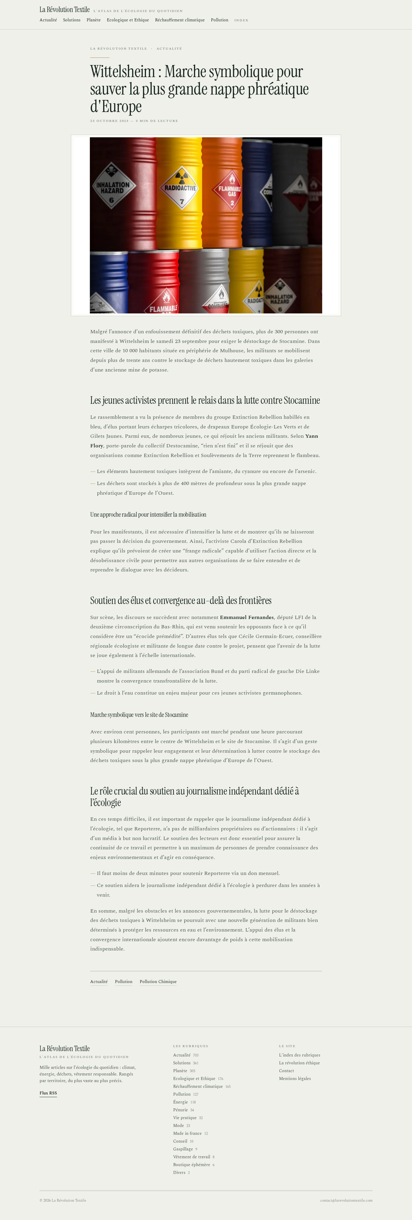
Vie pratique (188, 1118)
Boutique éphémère (193, 1165)
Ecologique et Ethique (128, 20)
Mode (181, 1126)
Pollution (219, 20)
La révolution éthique (299, 1063)
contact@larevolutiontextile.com (346, 1200)
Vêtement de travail (193, 1157)
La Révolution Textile (118, 48)
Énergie (184, 1102)
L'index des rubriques (299, 1055)
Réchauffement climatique (180, 20)
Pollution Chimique (158, 982)
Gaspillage (185, 1149)
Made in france (190, 1134)
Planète (94, 20)
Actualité (48, 20)
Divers (181, 1173)
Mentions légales (295, 1078)
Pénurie (183, 1110)
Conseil (183, 1141)
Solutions (72, 20)
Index (241, 20)
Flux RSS (48, 1093)
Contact (286, 1071)
